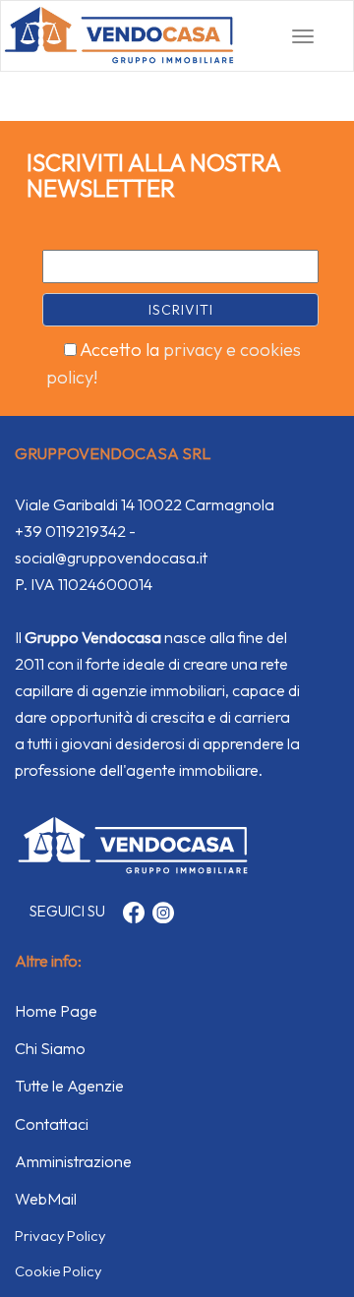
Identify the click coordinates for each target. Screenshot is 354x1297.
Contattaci (51, 1124)
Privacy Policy (60, 1235)
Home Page (56, 1011)
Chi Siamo (50, 1048)
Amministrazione (73, 1161)
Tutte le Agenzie (69, 1085)
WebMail (46, 1199)
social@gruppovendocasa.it (111, 557)
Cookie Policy (58, 1271)
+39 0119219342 (70, 531)
